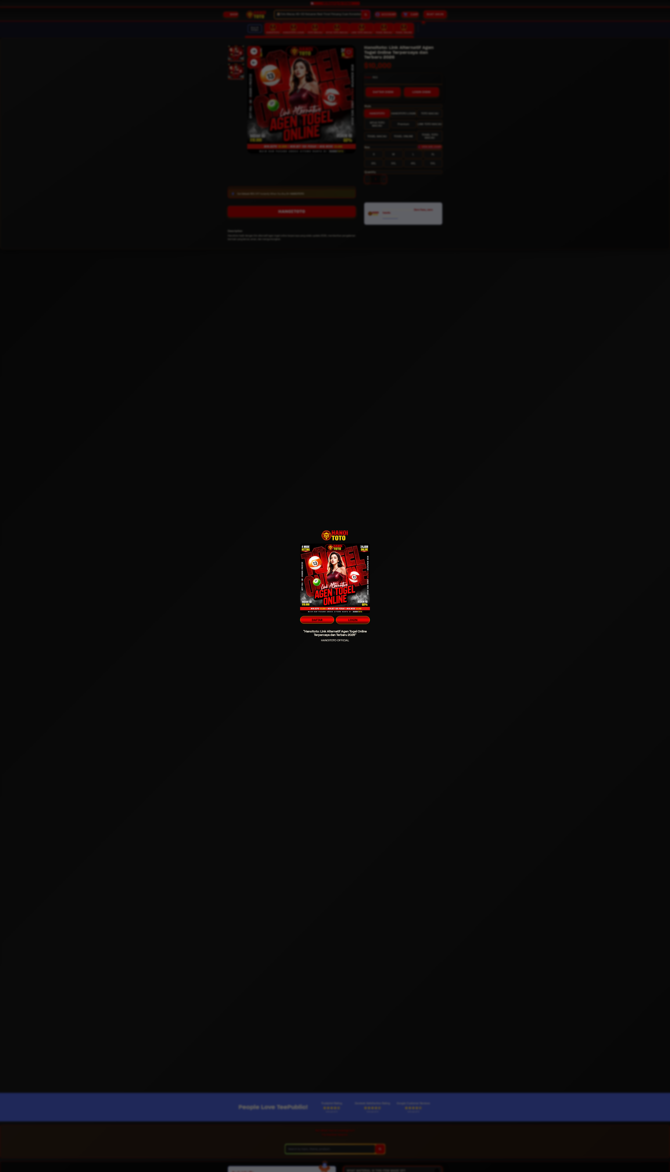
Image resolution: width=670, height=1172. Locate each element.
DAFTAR (317, 620)
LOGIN (353, 620)
